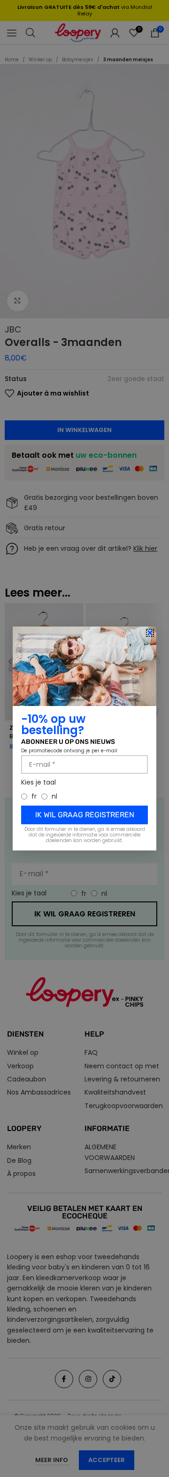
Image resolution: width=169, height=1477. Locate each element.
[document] (84, 738)
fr (34, 796)
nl (54, 796)
